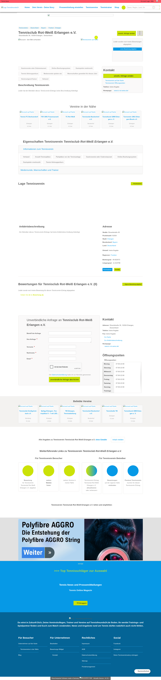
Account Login (145, 1)
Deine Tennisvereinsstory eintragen (126, 655)
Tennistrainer (106, 7)
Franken (114, 255)
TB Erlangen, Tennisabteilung (70, 412)
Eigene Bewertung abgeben (133, 284)
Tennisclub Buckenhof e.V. (90, 118)
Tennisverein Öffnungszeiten (115, 83)
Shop (117, 7)
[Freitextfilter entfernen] (153, 7)
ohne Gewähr (101, 440)
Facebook (117, 643)
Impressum (86, 643)
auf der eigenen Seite (112, 482)
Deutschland (111, 245)
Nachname (31, 353)
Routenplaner (137, 183)
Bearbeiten (54, 643)
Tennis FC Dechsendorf (29, 117)
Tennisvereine (92, 7)
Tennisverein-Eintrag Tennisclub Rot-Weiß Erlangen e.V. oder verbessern (91, 485)
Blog (19, 655)
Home (27, 7)
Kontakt (117, 269)
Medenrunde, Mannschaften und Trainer (39, 170)
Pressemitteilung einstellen (71, 7)
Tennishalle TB (112, 411)
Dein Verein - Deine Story (43, 7)
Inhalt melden (117, 440)
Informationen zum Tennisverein (38, 149)
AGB (83, 649)
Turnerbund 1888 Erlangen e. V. (111, 118)
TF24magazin (81, 603)
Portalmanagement (88, 667)
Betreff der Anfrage (34, 333)
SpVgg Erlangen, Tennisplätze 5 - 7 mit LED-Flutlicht (49, 412)
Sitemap (85, 661)
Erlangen (110, 239)
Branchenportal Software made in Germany (64, 678)
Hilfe (152, 1)
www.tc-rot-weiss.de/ (121, 90)
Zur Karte (107, 337)
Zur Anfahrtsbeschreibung (113, 340)
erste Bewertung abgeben (128, 49)
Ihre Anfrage (31, 339)
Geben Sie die (32, 295)
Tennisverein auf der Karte (114, 80)
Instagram (117, 649)
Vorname (30, 347)
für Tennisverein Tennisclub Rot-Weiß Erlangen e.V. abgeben (28, 484)
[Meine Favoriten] (123, 7)
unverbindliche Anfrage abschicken (64, 379)
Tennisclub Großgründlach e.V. (28, 412)
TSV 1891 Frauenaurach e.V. (50, 118)
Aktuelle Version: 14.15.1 (101, 678)
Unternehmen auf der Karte (27, 643)
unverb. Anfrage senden (126, 33)
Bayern (115, 242)
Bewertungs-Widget (57, 649)
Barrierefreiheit (143, 671)
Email (29, 359)
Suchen (158, 7)
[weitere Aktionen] (140, 33)
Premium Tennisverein (138, 108)
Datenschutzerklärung (59, 375)
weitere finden (48, 482)
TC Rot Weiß (70, 117)
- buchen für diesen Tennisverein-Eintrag (133, 482)
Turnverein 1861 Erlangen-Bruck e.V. (131, 118)
